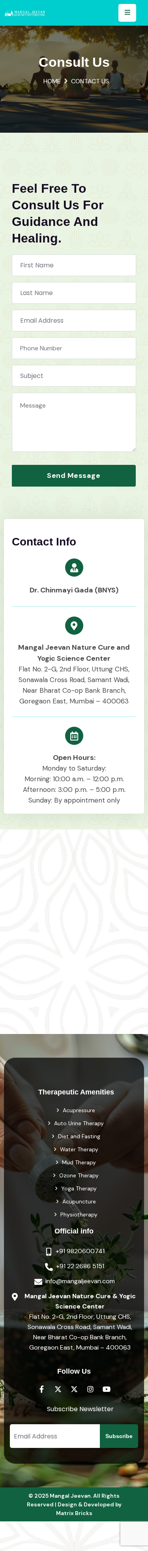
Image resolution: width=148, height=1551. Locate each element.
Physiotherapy (78, 1214)
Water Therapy (79, 1149)
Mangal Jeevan (70, 1495)
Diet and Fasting (79, 1136)
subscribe (119, 1436)
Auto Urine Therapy (79, 1123)
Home (52, 81)
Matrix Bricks (74, 1513)
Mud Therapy (79, 1162)
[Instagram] (90, 1389)
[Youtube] (106, 1389)
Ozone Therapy (79, 1175)
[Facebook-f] (42, 1389)
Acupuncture (79, 1201)
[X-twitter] (58, 1389)
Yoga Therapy (79, 1188)
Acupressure (79, 1110)
